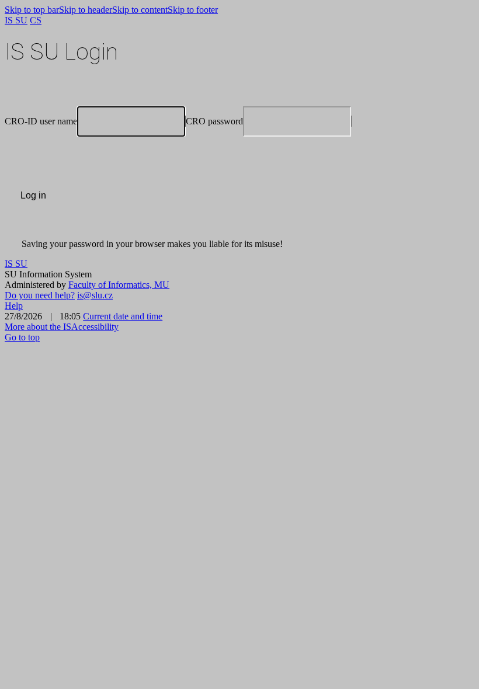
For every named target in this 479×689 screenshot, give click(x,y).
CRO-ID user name (41, 121)
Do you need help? (40, 295)
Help (14, 306)
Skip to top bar (32, 10)
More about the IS (38, 327)
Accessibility (95, 327)
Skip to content (140, 10)
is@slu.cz (95, 295)
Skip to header (85, 10)
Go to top (22, 337)
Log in (33, 195)
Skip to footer (193, 10)
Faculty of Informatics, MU (118, 285)
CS (35, 20)
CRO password (214, 121)
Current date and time (122, 316)
